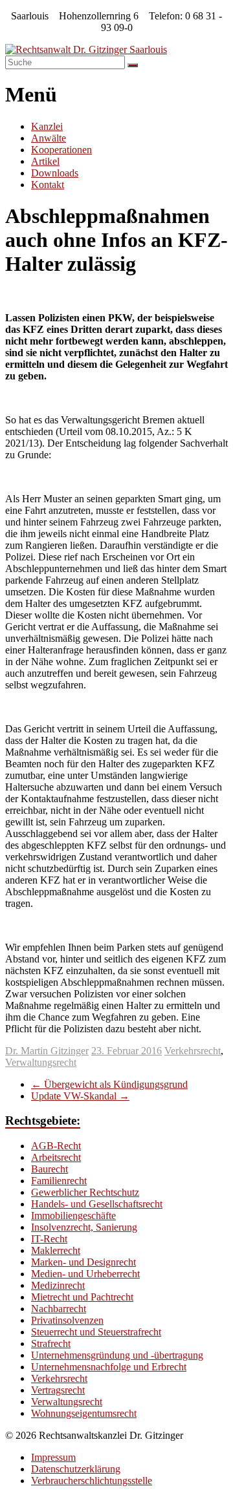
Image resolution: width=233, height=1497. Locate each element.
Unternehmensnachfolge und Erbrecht (108, 1366)
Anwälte (48, 138)
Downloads (54, 172)
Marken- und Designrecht (83, 1262)
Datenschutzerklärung (75, 1468)
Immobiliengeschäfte (73, 1215)
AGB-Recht (56, 1145)
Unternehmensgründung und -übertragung (117, 1355)
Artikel (45, 161)
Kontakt (47, 184)
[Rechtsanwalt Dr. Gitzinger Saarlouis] (86, 49)
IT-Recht (49, 1238)
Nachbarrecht (58, 1308)
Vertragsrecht (58, 1390)
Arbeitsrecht (56, 1157)
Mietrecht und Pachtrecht (82, 1296)
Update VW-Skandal (80, 1095)
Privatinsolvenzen (67, 1320)
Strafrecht (51, 1343)
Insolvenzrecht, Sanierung (84, 1227)
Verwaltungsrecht (40, 1062)
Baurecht (49, 1168)
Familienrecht (59, 1180)
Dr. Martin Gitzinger (47, 1050)
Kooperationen (61, 149)
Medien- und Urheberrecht (85, 1273)
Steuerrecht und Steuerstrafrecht (96, 1331)
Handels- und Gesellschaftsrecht (96, 1203)
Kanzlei (47, 126)
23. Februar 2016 (126, 1050)
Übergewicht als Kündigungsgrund (109, 1084)
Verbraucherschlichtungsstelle (91, 1480)
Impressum (53, 1457)
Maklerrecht (55, 1250)
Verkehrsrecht (192, 1050)
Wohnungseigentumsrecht (84, 1413)
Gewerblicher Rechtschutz (85, 1192)
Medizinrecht (58, 1285)
